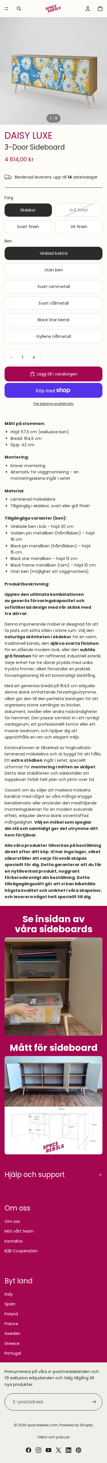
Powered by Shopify (76, 1425)
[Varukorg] (100, 8)
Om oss (12, 1221)
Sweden (12, 1333)
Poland (11, 1314)
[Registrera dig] (94, 1402)
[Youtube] (48, 1450)
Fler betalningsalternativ (53, 404)
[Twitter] (58, 1450)
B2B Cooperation (21, 1251)
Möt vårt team (19, 1231)
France (11, 1324)
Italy (9, 1294)
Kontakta (14, 1241)
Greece (12, 1343)
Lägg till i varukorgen (57, 374)
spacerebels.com (42, 1425)
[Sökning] (19, 8)
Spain (10, 1304)
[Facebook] (28, 1450)
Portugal (13, 1353)
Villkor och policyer (53, 1437)
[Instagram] (38, 1450)
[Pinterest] (78, 1450)
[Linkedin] (68, 1450)
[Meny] (6, 8)
